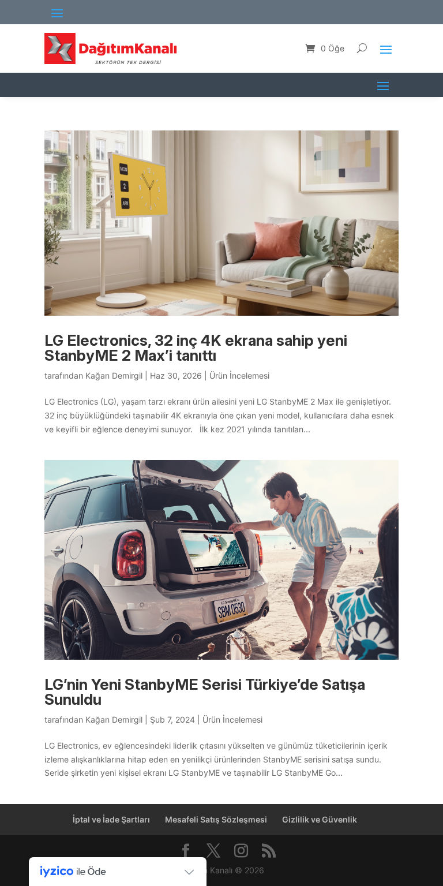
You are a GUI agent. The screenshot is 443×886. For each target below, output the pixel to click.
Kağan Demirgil (113, 375)
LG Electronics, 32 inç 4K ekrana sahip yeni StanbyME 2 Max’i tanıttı (195, 347)
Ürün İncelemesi (239, 375)
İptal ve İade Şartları (111, 819)
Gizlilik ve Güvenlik (319, 819)
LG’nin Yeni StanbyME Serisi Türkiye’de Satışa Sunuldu (204, 691)
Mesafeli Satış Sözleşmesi (216, 819)
